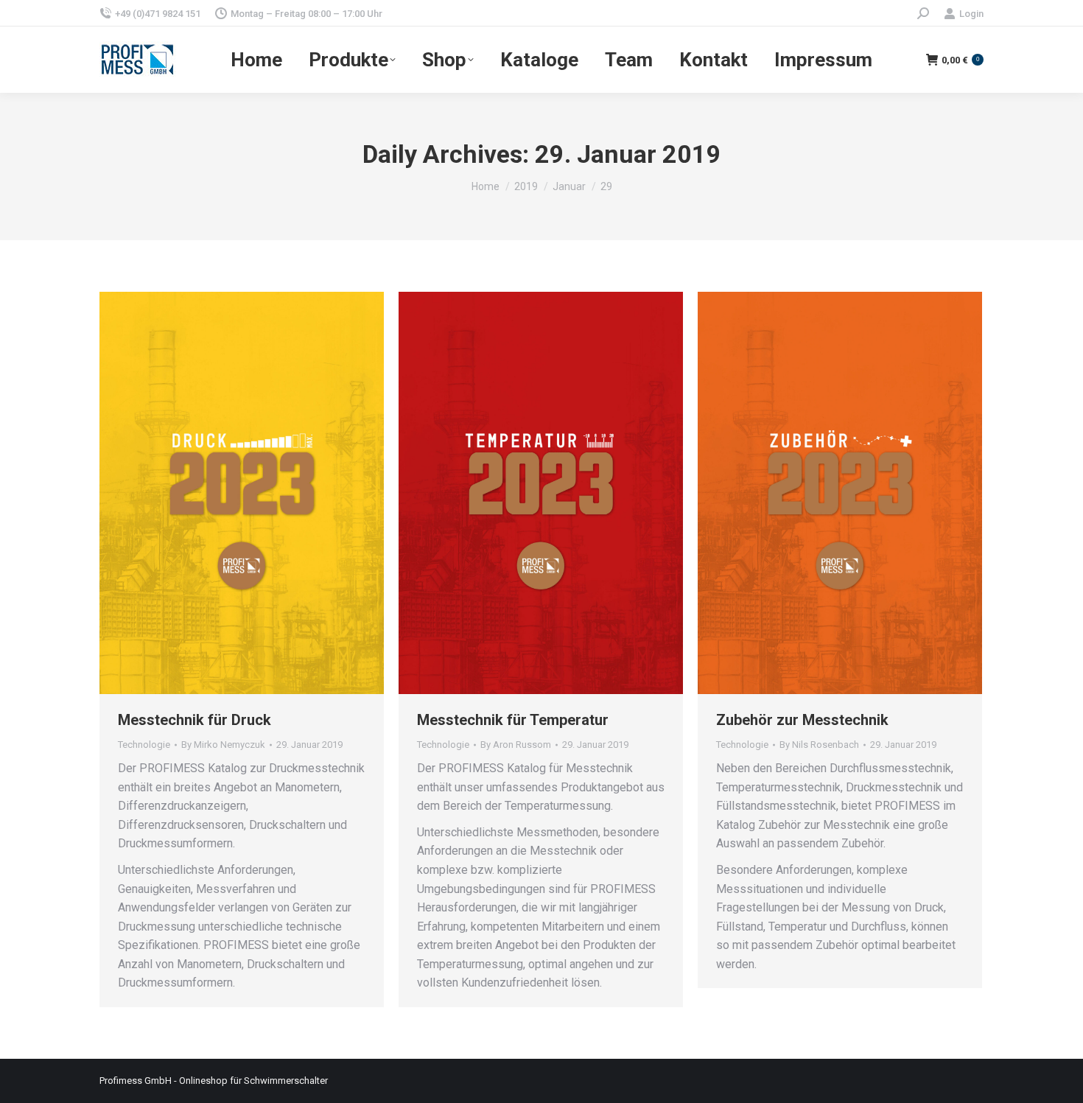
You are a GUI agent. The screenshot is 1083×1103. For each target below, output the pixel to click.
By (223, 744)
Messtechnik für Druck (194, 720)
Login (971, 13)
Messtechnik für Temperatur (513, 720)
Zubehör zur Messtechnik (802, 720)
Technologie (144, 744)
